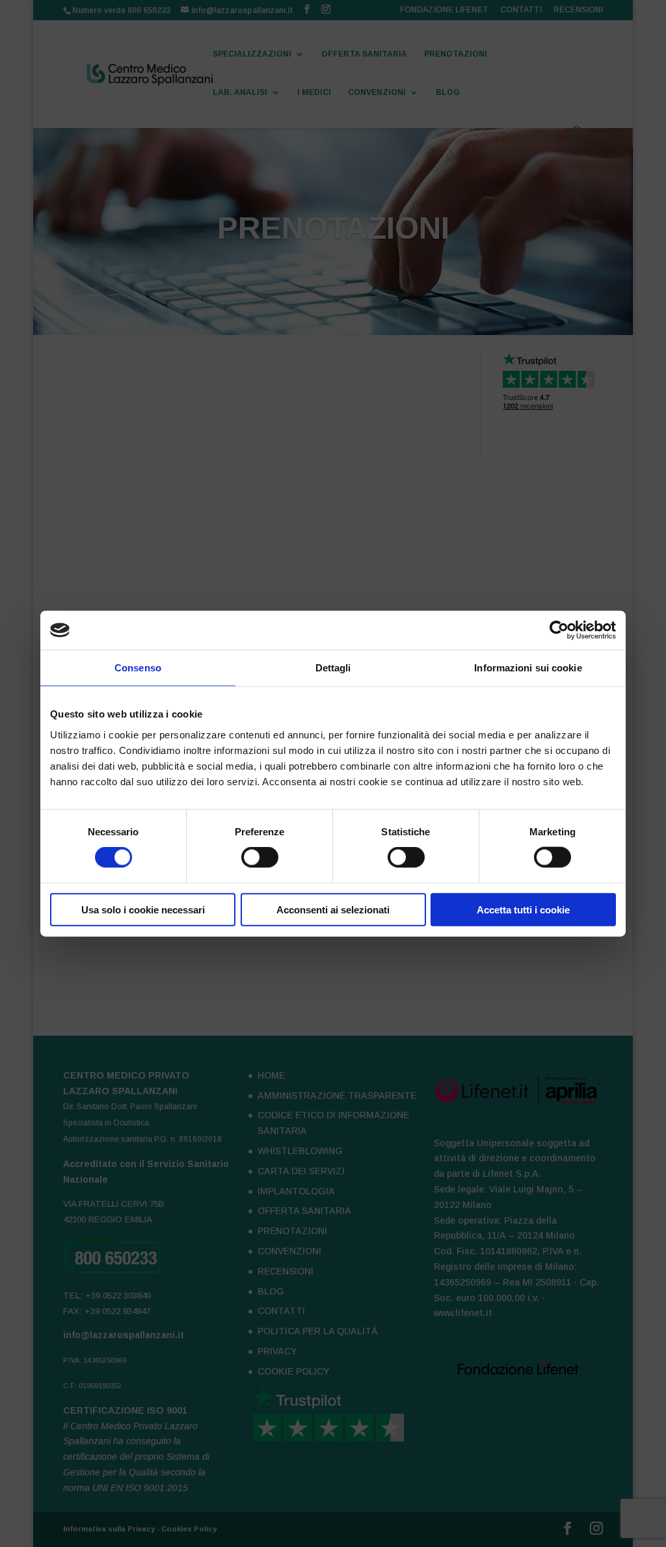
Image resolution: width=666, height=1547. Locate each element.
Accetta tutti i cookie (523, 909)
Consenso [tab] (137, 667)
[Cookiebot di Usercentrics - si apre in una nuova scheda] (559, 630)
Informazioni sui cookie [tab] (527, 667)
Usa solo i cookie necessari (143, 909)
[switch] (259, 857)
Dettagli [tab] (333, 667)
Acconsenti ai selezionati (333, 909)
